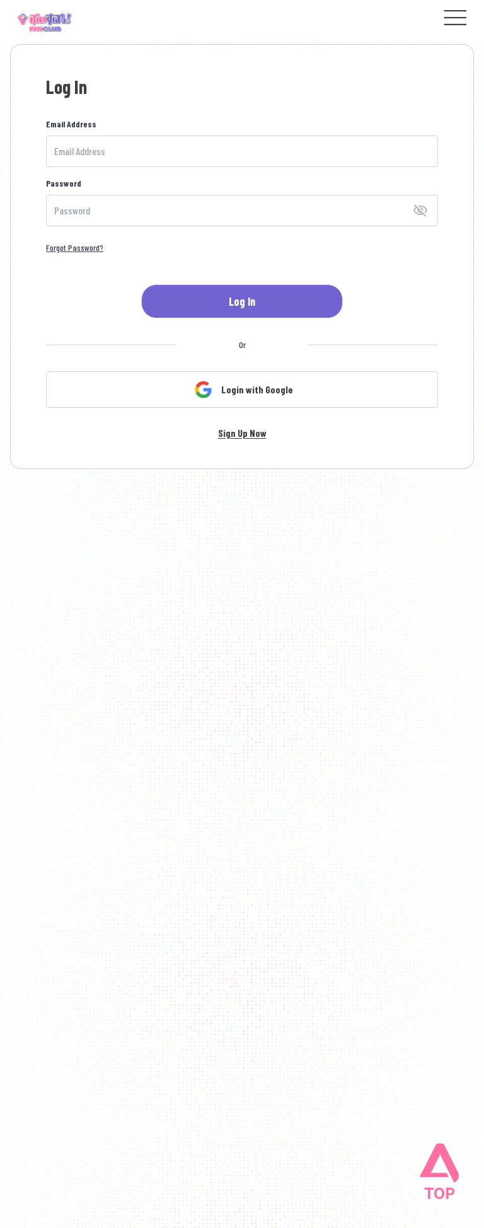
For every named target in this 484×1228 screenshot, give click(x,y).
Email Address (71, 124)
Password (63, 183)
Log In (242, 301)
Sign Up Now (242, 433)
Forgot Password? (74, 247)
